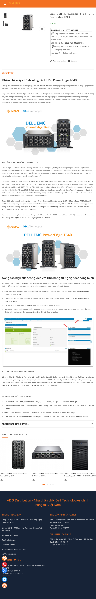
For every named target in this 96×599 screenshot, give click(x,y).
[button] (44, 484)
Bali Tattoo (6, 575)
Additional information (15, 424)
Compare (74, 61)
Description (8, 73)
